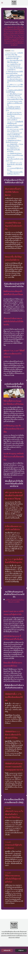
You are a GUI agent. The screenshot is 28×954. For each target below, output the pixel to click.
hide (13, 50)
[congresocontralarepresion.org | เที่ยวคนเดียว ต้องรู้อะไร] (14, 2)
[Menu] (2, 3)
